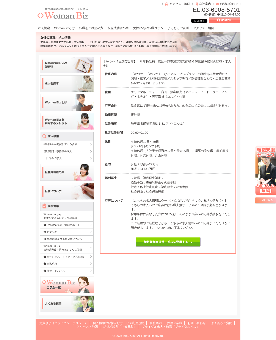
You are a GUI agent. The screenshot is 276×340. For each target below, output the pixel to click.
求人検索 (44, 28)
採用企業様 (174, 323)
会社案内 (205, 4)
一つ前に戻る (265, 200)
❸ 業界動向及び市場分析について (63, 239)
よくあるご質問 (178, 28)
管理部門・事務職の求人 (58, 151)
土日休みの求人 (53, 158)
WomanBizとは (64, 28)
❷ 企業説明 (50, 231)
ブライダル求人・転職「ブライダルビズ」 (170, 326)
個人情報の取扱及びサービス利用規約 (118, 323)
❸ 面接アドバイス (54, 270)
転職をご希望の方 (91, 28)
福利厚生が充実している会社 (60, 144)
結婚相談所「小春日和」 (119, 326)
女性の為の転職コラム (148, 28)
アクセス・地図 (179, 4)
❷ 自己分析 (50, 263)
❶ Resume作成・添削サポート (62, 225)
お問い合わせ (229, 4)
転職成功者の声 (118, 28)
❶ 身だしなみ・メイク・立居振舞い (65, 256)
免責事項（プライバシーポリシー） (63, 323)
